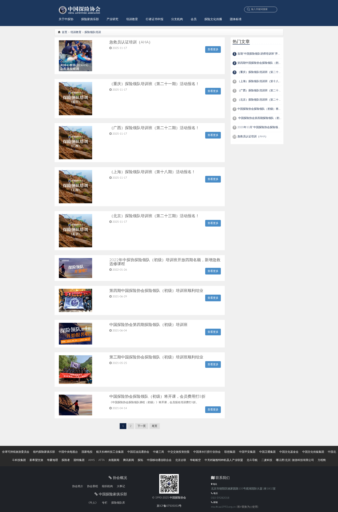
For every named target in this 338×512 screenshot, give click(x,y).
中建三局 (158, 452)
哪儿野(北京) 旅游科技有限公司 (295, 460)
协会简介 (77, 486)
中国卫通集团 (267, 452)
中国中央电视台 (68, 452)
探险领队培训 (92, 32)
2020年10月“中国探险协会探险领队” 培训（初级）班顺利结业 (275, 127)
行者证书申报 (154, 19)
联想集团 (229, 452)
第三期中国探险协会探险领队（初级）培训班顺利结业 (156, 357)
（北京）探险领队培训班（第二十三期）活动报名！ (154, 216)
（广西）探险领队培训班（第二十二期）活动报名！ (154, 128)
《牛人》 (92, 502)
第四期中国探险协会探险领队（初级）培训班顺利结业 (156, 291)
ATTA (101, 460)
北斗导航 (252, 460)
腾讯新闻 (128, 460)
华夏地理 (52, 460)
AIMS (91, 460)
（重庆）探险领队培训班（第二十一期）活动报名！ (154, 84)
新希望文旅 (36, 460)
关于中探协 (66, 19)
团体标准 (236, 19)
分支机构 (177, 19)
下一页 (142, 426)
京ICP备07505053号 (169, 506)
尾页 (154, 426)
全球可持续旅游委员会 (15, 452)
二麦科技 (266, 460)
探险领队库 (118, 502)
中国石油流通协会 (138, 452)
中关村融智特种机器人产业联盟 (224, 460)
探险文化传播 (213, 19)
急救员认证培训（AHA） (131, 42)
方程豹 (322, 460)
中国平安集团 (247, 452)
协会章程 (92, 486)
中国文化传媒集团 (313, 452)
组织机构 (107, 486)
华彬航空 (195, 460)
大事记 (121, 486)
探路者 (66, 460)
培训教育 (132, 19)
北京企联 (180, 460)
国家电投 (87, 452)
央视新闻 (113, 460)
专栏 (104, 502)
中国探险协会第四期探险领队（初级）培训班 (148, 325)
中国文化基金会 (288, 452)
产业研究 (112, 19)
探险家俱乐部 (90, 19)
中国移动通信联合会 (159, 460)
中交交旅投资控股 (179, 452)
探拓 (140, 460)
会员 (194, 19)
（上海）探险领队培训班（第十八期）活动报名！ (152, 172)
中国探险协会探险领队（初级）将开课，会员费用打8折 (157, 397)
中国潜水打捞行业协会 (207, 452)
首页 (64, 32)
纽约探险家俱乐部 (44, 452)
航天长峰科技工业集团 (110, 452)
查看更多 (213, 49)
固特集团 (79, 460)
